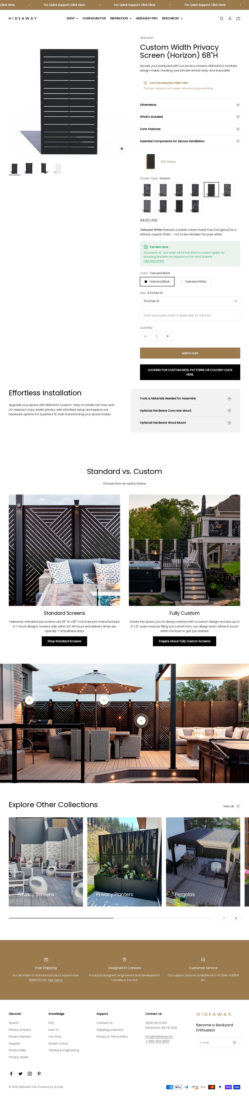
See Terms (55, 980)
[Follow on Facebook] (11, 1073)
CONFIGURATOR (94, 18)
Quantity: (146, 328)
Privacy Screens (20, 1030)
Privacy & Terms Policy (112, 1036)
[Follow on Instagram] (29, 1073)
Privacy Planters (20, 1036)
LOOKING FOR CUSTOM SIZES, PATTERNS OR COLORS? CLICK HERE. (190, 372)
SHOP (71, 18)
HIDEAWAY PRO (147, 18)
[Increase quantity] (167, 336)
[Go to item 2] (29, 168)
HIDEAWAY (147, 38)
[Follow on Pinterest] (39, 1073)
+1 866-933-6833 (157, 1041)
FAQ (51, 1023)
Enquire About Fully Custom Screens (184, 641)
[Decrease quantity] (145, 336)
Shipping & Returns (110, 1030)
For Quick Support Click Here (38, 5)
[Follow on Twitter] (20, 1073)
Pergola (14, 1043)
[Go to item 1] (14, 168)
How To (53, 1030)
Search (14, 1023)
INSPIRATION (119, 18)
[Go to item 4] (58, 168)
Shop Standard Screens (64, 641)
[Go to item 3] (44, 168)
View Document (154, 261)
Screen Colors (58, 1043)
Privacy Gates (18, 1057)
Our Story (55, 1036)
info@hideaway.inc (159, 1036)
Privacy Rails (17, 1050)
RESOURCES (170, 18)
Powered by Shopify (50, 1087)
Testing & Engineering (63, 1050)
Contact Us (105, 1023)
